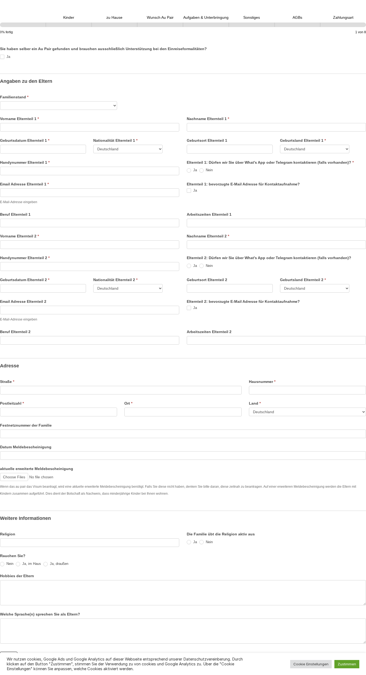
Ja (7, 57)
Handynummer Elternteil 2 (25, 258)
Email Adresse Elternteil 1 (24, 184)
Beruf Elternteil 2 (15, 332)
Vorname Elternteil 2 (19, 236)
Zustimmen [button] (347, 664)
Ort (128, 403)
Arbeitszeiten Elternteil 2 (209, 332)
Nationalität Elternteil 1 (115, 140)
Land (255, 403)
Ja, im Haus (31, 564)
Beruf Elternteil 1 (15, 214)
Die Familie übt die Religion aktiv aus (221, 534)
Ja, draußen (58, 564)
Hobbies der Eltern (17, 576)
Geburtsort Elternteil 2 (207, 280)
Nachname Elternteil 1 (208, 119)
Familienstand (14, 97)
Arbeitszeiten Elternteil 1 (209, 214)
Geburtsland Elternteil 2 (303, 280)
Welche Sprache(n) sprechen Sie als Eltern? (40, 614)
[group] (183, 24)
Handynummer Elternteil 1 (25, 162)
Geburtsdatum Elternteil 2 (24, 280)
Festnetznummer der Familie (26, 425)
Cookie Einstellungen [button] (310, 664)
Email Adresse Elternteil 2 (23, 301)
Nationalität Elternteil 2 (115, 280)
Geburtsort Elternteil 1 (207, 140)
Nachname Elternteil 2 (208, 236)
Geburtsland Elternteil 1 (303, 140)
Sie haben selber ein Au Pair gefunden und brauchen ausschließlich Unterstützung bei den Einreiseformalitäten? (103, 49)
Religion (7, 534)
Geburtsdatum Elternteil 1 (24, 140)
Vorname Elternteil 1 (19, 119)
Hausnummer (262, 381)
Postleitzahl (12, 403)
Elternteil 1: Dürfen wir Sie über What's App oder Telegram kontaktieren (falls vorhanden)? (270, 162)
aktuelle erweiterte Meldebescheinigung (36, 469)
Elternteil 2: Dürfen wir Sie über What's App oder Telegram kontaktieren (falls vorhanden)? (269, 258)
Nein (209, 170)
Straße (7, 381)
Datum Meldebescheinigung (25, 447)
